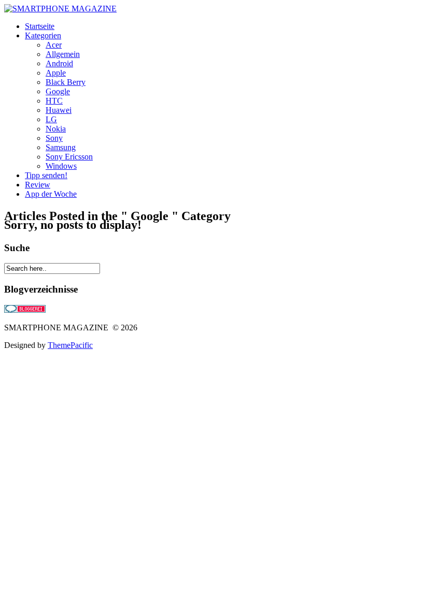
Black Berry (66, 82)
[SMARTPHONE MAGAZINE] (60, 8)
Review (37, 184)
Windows (61, 166)
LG (51, 119)
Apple (56, 72)
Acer (54, 44)
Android (59, 63)
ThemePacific (70, 345)
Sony (54, 138)
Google (58, 91)
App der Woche (51, 194)
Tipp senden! (46, 175)
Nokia (56, 128)
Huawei (59, 110)
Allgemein (63, 54)
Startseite (39, 26)
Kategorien (43, 35)
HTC (54, 100)
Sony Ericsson (69, 156)
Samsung (61, 147)
